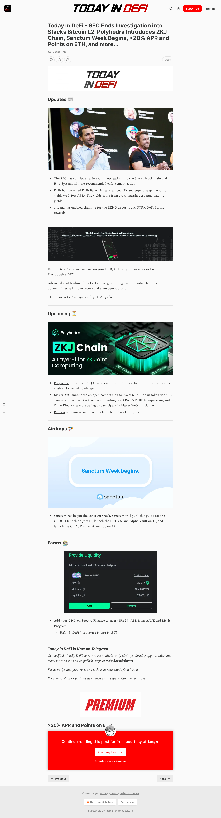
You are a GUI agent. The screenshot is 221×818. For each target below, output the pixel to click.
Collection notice (129, 793)
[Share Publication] (178, 8)
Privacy (104, 793)
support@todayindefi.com (127, 678)
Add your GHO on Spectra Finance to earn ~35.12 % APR (95, 620)
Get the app (127, 802)
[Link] (43, 99)
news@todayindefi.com (122, 669)
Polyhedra (61, 383)
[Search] (170, 8)
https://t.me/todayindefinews (114, 660)
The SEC (60, 178)
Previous (60, 778)
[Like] (51, 59)
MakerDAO (62, 395)
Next (162, 778)
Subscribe (192, 8)
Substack (93, 810)
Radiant (59, 412)
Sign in (210, 8)
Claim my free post (110, 752)
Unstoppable (104, 297)
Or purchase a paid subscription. (110, 761)
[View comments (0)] (59, 59)
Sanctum (60, 515)
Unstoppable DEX (61, 274)
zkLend (59, 207)
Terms (114, 793)
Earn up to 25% (59, 269)
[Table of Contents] (3, 409)
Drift (57, 190)
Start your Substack (101, 802)
